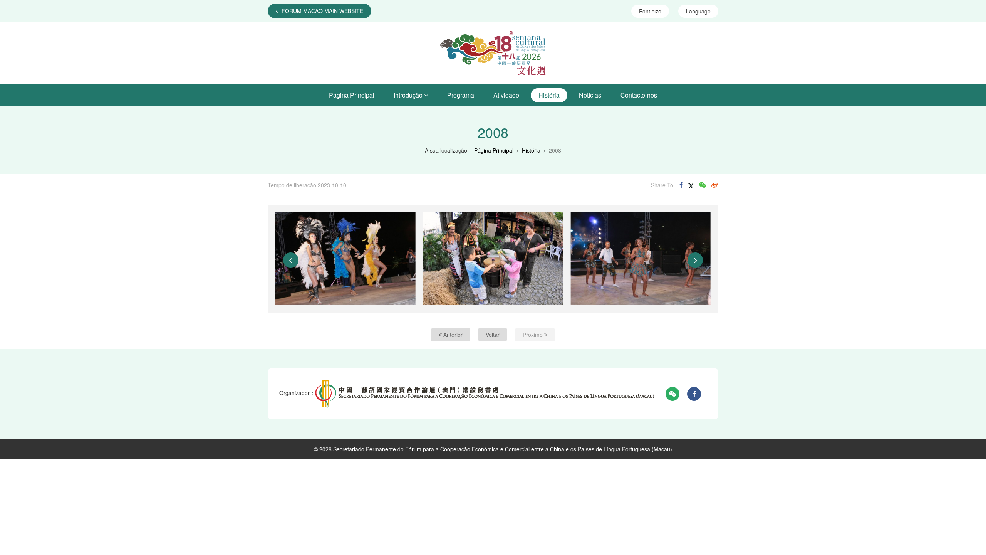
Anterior (452, 334)
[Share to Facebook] (681, 185)
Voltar (493, 334)
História (549, 95)
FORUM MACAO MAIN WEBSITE (322, 11)
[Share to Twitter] (691, 185)
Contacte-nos (638, 95)
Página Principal (351, 95)
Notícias (590, 95)
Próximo (533, 334)
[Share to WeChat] (702, 185)
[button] (290, 260)
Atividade (506, 95)
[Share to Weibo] (714, 185)
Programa (460, 95)
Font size (650, 11)
